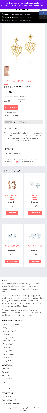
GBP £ (42, 17)
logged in (18, 162)
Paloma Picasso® (20, 97)
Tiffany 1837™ (7, 334)
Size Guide (6, 369)
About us (5, 385)
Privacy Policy (7, 379)
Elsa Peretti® (7, 397)
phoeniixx (23, 410)
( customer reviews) (22, 87)
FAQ (3, 382)
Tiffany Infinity (7, 337)
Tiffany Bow (6, 360)
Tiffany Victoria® (8, 341)
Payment (5, 372)
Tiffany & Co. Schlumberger (13, 403)
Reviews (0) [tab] (22, 122)
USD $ (42, 13)
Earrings (15, 115)
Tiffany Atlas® (7, 344)
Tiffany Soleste (8, 354)
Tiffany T (5, 328)
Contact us (6, 388)
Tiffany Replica (27, 301)
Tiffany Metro (7, 357)
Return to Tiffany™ (9, 331)
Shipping (5, 375)
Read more (12, 213)
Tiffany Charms (8, 351)
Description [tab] (10, 122)
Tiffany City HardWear (10, 324)
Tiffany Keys (7, 347)
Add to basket (11, 108)
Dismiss (43, 6)
